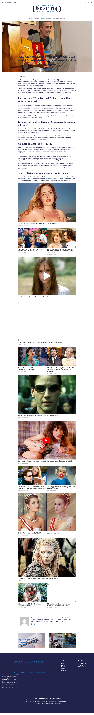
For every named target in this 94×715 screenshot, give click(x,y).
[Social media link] (82, 2)
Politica (43, 18)
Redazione (51, 69)
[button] (3, 2)
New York (62, 18)
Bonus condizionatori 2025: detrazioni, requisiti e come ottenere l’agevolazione (26, 641)
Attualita (37, 18)
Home (62, 663)
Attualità (63, 667)
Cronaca (31, 18)
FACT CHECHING (82, 663)
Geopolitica (56, 18)
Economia (48, 18)
